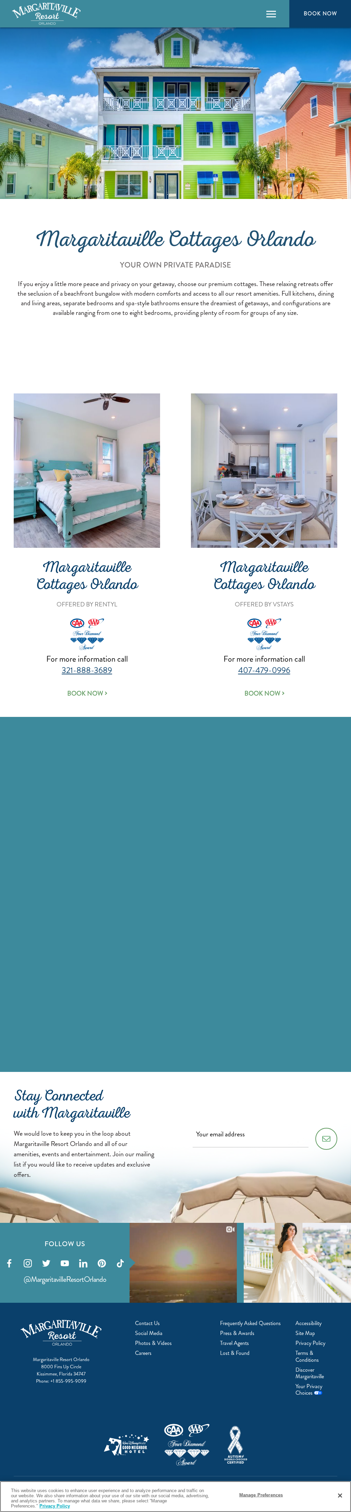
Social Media (148, 1333)
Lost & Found (235, 1353)
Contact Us (147, 1323)
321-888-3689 (87, 670)
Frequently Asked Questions (250, 1323)
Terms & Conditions (307, 1356)
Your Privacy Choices (308, 1389)
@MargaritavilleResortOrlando (65, 1279)
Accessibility (308, 1323)
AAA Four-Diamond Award (186, 1445)
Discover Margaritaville (309, 1373)
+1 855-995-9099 (68, 1381)
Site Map (305, 1333)
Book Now (320, 13)
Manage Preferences (261, 1495)
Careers (143, 1353)
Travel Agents (234, 1343)
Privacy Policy (310, 1343)
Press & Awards (237, 1333)
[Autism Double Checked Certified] (236, 1445)
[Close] (340, 1495)
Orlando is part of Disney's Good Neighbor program (126, 1444)
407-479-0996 (264, 670)
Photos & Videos (153, 1343)
